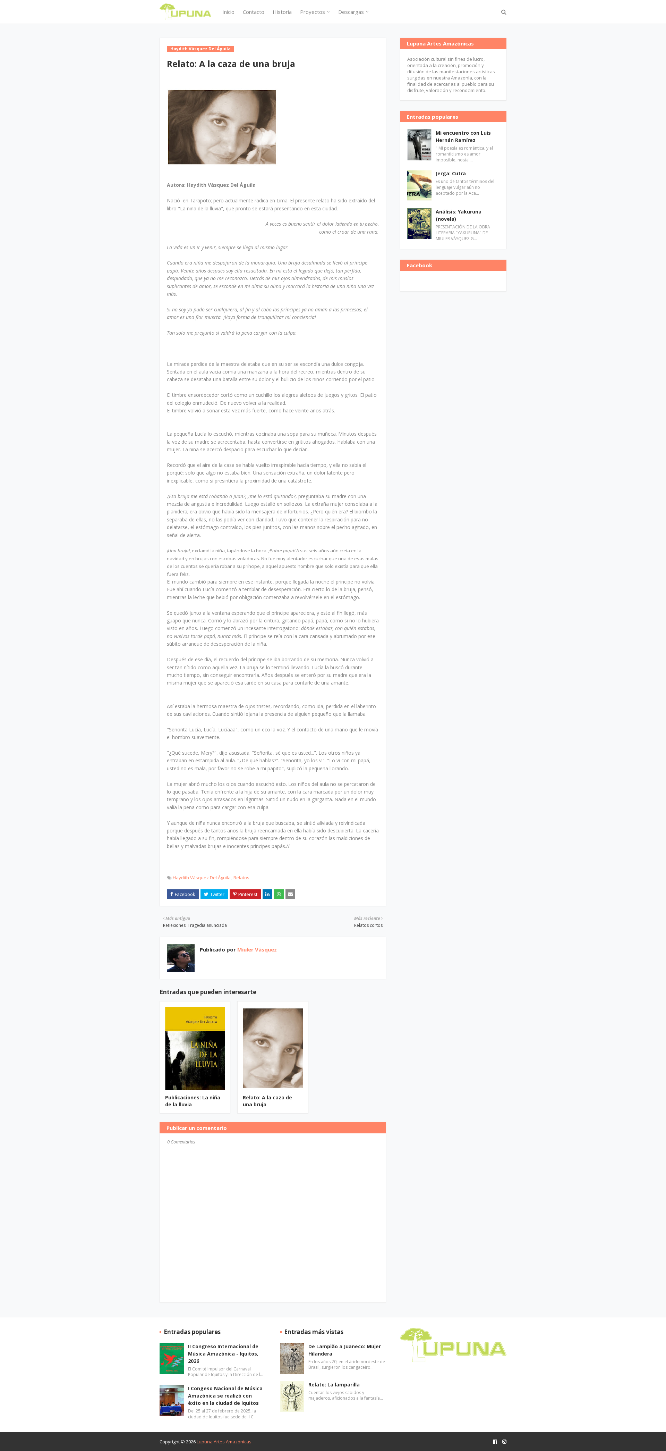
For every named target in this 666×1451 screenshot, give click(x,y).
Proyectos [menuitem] (312, 11)
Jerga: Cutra (451, 173)
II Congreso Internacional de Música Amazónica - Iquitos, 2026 (223, 1353)
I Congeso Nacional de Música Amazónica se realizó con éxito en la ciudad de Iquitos (225, 1395)
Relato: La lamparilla (334, 1384)
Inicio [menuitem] (228, 11)
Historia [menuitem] (282, 11)
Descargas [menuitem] (351, 11)
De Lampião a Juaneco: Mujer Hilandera (344, 1350)
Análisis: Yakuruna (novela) (458, 215)
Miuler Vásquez (256, 949)
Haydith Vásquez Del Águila (202, 877)
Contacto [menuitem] (253, 11)
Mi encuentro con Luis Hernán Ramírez (463, 136)
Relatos (241, 877)
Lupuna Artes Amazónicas (224, 1442)
